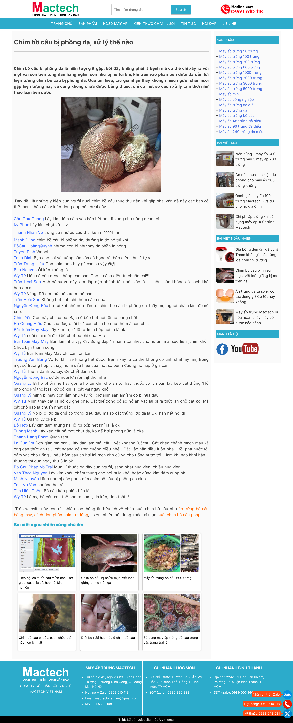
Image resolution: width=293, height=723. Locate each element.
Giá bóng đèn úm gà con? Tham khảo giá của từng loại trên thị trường (257, 254)
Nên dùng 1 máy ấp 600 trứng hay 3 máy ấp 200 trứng (255, 159)
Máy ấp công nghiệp (236, 99)
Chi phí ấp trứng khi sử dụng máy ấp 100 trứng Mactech (255, 221)
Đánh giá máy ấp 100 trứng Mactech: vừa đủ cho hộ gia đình (254, 201)
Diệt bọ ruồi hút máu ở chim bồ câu (108, 638)
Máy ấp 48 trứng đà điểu (240, 121)
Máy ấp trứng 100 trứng (239, 56)
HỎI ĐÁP (209, 24)
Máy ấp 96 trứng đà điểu (240, 126)
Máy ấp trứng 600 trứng (239, 67)
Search (181, 10)
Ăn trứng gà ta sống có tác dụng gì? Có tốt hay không (255, 296)
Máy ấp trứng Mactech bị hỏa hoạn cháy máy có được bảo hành (256, 317)
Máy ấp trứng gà (233, 110)
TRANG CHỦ (61, 24)
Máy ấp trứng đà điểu (237, 105)
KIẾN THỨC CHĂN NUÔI (154, 24)
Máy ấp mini (229, 94)
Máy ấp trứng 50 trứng (238, 51)
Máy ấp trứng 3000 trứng (240, 83)
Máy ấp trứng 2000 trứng (240, 78)
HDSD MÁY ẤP (115, 24)
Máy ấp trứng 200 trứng (239, 62)
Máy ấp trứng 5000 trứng (240, 89)
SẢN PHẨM (87, 24)
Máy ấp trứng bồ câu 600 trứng (167, 578)
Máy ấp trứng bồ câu (236, 115)
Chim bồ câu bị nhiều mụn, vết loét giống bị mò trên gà (256, 275)
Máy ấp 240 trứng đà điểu (241, 132)
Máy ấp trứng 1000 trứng (240, 72)
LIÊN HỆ (229, 24)
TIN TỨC (188, 24)
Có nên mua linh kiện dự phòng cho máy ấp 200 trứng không (255, 180)
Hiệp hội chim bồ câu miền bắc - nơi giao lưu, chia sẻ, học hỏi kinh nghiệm (46, 582)
